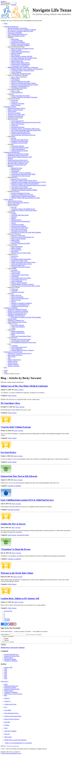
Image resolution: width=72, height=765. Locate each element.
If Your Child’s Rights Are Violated (21, 278)
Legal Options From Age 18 (19, 279)
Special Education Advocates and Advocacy (23, 135)
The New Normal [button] (13, 205)
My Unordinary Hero (10, 403)
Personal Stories (12, 319)
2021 (5, 675)
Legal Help (14, 270)
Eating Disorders (16, 105)
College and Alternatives (18, 149)
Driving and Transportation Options (21, 336)
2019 (5, 678)
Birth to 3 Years (15, 91)
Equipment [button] (11, 94)
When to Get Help (16, 50)
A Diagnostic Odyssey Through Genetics (22, 70)
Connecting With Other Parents (20, 215)
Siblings (13, 218)
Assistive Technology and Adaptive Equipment (24, 97)
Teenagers (14, 216)
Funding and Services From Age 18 (17, 160)
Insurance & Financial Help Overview (18, 154)
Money (13, 334)
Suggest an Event (12, 363)
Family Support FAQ (13, 204)
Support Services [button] (12, 254)
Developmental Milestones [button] (15, 89)
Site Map (6, 725)
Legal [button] (9, 344)
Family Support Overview (15, 201)
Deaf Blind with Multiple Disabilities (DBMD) (24, 190)
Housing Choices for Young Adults (21, 253)
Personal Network (16, 220)
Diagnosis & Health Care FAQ (16, 36)
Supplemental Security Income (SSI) (18, 155)
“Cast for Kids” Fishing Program (16, 427)
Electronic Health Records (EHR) (20, 81)
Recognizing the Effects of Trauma (21, 59)
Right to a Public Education (15, 110)
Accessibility (7, 710)
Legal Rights (14, 276)
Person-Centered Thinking (18, 226)
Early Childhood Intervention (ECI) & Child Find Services (27, 500)
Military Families (16, 248)
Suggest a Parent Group (14, 359)
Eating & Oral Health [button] (14, 99)
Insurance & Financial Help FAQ (17, 165)
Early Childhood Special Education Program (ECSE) (26, 122)
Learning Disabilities (17, 40)
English (6, 638)
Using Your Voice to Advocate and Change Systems (25, 286)
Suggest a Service (13, 361)
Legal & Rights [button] (12, 268)
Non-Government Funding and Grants (18, 161)
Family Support (12, 395)
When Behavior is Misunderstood (20, 64)
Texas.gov (7, 734)
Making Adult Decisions (18, 333)
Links (5, 728)
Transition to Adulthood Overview (17, 309)
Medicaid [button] (10, 166)
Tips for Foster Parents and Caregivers (18, 202)
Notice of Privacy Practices (11, 719)
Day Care (14, 257)
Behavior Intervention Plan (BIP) (20, 132)
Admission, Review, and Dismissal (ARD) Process (25, 128)
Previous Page (8, 611)
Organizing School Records (15, 116)
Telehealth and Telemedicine (19, 88)
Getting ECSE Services (17, 124)
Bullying (13, 138)
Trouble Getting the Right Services (20, 133)
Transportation (15, 171)
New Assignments (16, 249)
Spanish (6, 640)
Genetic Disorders (16, 72)
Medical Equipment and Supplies (20, 95)
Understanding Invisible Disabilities (21, 73)
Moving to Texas (16, 300)
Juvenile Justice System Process (20, 66)
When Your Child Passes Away (20, 298)
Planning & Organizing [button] (14, 234)
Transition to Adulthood (14, 486)
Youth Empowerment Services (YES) (21, 188)
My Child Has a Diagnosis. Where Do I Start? (20, 31)
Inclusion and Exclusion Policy (12, 716)
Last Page (7, 620)
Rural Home (14, 251)
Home (6, 370)
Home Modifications (17, 246)
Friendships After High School (19, 141)
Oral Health (14, 100)
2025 (5, 669)
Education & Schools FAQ (15, 117)
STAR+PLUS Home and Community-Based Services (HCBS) (28, 185)
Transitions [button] (11, 144)
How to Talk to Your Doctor (19, 77)
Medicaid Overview (16, 168)
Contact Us (7, 701)
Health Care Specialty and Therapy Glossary (23, 83)
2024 (5, 670)
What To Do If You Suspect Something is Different (22, 29)
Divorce (13, 223)
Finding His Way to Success (13, 524)
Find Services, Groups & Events (13, 694)
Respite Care (14, 256)
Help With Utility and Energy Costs (17, 163)
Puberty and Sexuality (17, 297)
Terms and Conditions (10, 731)
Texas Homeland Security (11, 713)
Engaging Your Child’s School (19, 139)
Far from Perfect (8, 452)
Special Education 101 (17, 121)
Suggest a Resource (13, 364)
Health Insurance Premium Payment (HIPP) (23, 174)
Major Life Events (16, 295)
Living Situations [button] (12, 245)
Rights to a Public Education (19, 282)
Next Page (7, 619)
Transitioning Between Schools (20, 147)
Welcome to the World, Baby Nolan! (17, 573)
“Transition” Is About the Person (15, 549)
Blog (9, 358)
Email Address (5, 634)
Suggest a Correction (13, 366)
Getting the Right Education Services (21, 264)
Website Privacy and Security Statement (12, 647)
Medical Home (15, 78)
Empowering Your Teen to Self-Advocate (19, 476)
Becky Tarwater (18, 389)
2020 (5, 677)
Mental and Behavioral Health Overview (22, 48)
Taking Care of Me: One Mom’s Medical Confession (24, 386)
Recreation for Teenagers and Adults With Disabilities (26, 232)
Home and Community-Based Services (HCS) (24, 180)
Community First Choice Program (20, 176)
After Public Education (17, 146)
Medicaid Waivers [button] (13, 177)
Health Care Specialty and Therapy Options (23, 262)
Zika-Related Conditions (18, 42)
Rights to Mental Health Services (20, 62)
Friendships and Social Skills (19, 143)
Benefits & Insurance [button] (13, 191)
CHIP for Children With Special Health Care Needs (25, 198)
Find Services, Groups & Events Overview (20, 353)
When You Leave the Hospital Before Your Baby (24, 84)
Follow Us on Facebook (18, 743)
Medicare (10, 158)
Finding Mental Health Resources (20, 51)
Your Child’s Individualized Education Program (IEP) (26, 130)
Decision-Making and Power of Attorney (22, 284)
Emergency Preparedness (18, 235)
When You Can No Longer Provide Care (22, 237)
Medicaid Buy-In (16, 169)
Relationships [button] (11, 136)
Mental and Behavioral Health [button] (16, 47)
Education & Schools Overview (16, 108)
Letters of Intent (15, 273)
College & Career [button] (12, 323)
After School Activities (14, 113)
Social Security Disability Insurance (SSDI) (20, 157)
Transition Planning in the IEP (19, 150)
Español (3, 1)
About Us (7, 698)
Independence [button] (11, 330)
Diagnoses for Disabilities (15, 33)
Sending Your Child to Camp (19, 260)
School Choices (12, 111)
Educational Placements (17, 127)
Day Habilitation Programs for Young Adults (23, 342)
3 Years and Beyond (16, 92)
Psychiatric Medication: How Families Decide (24, 58)
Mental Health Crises (17, 61)
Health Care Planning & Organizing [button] (18, 75)
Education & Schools (14, 509)
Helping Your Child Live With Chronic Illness (24, 210)
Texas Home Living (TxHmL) (19, 187)
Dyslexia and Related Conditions (20, 45)
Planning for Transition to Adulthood (21, 303)
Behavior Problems (16, 53)
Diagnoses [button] (11, 37)
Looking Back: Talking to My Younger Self (20, 598)
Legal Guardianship (16, 281)
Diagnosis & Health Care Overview (18, 28)
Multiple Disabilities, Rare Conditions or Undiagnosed (23, 67)
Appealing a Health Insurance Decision (22, 194)
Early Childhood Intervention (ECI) (17, 34)
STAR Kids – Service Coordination (21, 172)
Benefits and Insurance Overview (20, 193)
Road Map (7, 722)
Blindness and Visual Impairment (20, 44)
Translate (13, 4)
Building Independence (17, 331)
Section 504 (14, 125)
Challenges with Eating (17, 103)
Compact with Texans (10, 704)
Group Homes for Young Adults (20, 341)
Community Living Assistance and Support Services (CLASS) (28, 182)
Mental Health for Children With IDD (21, 56)
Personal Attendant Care (18, 265)
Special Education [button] (13, 119)
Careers (13, 328)
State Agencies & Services (15, 355)
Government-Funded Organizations (21, 259)
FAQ (5, 707)
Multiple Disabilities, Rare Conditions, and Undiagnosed (27, 69)
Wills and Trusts (15, 271)
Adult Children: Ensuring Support (17, 322)
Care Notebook (15, 80)
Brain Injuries (15, 39)
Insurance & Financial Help (11, 656)
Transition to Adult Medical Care (20, 86)
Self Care (13, 207)
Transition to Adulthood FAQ (16, 320)
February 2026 (8, 667)
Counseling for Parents (17, 224)
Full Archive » (5, 681)
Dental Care (14, 102)
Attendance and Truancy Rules (16, 114)
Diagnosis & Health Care (11, 654)
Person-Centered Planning (18, 238)
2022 (5, 673)
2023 (5, 672)
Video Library (12, 356)
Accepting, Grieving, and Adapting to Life (23, 209)
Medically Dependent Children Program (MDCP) (25, 183)
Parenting (14, 213)
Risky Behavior (15, 55)
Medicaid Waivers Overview (19, 179)
